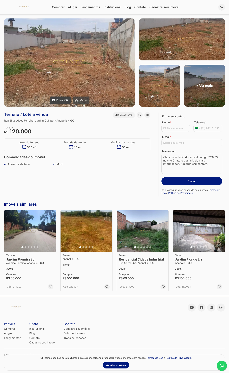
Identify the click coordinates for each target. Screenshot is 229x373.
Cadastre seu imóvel (77, 328)
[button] (30, 231)
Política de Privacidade (180, 193)
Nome (166, 122)
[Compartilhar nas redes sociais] (147, 115)
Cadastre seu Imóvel (164, 7)
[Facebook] (201, 308)
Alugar (72, 7)
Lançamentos (90, 7)
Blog (128, 7)
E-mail (166, 136)
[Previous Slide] (7, 231)
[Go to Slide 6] (37, 247)
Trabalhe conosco (75, 338)
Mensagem (169, 151)
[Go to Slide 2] (25, 247)
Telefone (200, 122)
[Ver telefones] (221, 7)
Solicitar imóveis (74, 333)
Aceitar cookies (116, 365)
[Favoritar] (140, 115)
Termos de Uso (154, 357)
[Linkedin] (211, 308)
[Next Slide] (52, 231)
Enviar (192, 181)
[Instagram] (221, 308)
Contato (140, 7)
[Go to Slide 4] (31, 247)
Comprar (58, 7)
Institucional (112, 7)
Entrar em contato (173, 116)
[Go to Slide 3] (28, 247)
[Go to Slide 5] (34, 247)
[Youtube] (192, 308)
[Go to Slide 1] (22, 247)
